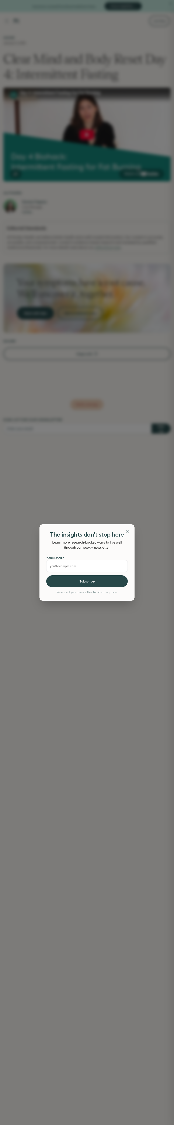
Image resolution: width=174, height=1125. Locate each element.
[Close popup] (127, 531)
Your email (55, 557)
